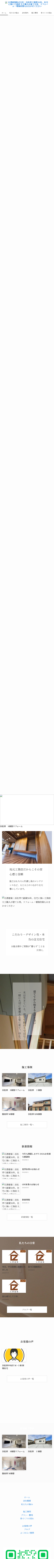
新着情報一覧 (27, 1217)
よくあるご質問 (27, 1532)
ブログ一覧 (27, 1309)
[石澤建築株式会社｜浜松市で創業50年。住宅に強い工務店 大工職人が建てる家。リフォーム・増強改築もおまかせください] (27, 5)
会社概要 (27, 1500)
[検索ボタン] (2, 5)
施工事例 (27, 1511)
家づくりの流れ (27, 1518)
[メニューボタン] (52, 5)
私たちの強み (27, 1504)
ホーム (27, 1497)
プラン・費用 (27, 1515)
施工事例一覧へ (27, 1124)
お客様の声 (27, 1525)
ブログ (27, 1529)
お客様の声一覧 (27, 1378)
